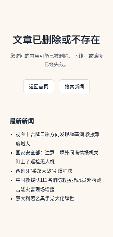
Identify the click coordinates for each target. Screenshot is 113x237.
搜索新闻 (74, 86)
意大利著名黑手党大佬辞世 (45, 198)
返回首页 (39, 86)
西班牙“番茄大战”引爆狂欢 (44, 171)
